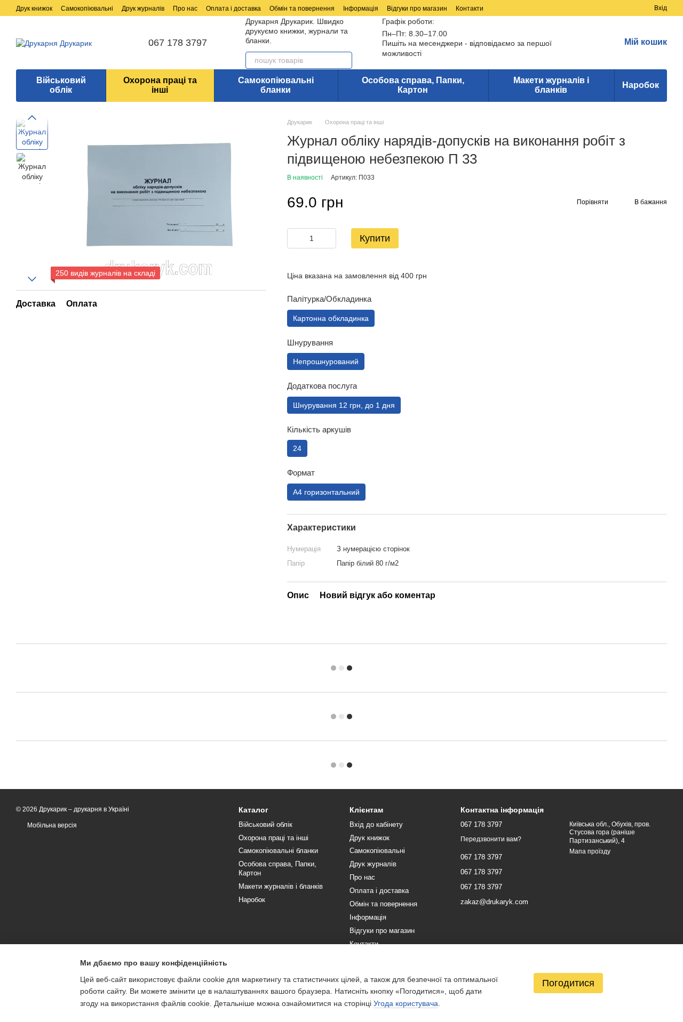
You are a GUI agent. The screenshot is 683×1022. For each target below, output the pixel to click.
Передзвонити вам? (490, 839)
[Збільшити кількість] (328, 238)
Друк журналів (143, 8)
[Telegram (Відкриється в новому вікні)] (551, 8)
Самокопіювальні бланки (276, 85)
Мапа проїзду (589, 851)
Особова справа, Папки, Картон (413, 85)
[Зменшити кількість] (295, 238)
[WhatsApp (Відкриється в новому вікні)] (577, 8)
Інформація (360, 8)
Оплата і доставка (233, 8)
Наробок (640, 85)
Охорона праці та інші (160, 85)
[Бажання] (626, 8)
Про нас (185, 8)
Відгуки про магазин (417, 8)
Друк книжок (34, 8)
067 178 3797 (177, 42)
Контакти (469, 8)
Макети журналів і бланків (551, 85)
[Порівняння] (607, 8)
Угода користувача (406, 1003)
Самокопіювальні (87, 8)
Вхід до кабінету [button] (376, 824)
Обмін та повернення (302, 8)
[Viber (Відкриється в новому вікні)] (564, 8)
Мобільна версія (51, 825)
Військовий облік (61, 85)
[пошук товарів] (343, 60)
